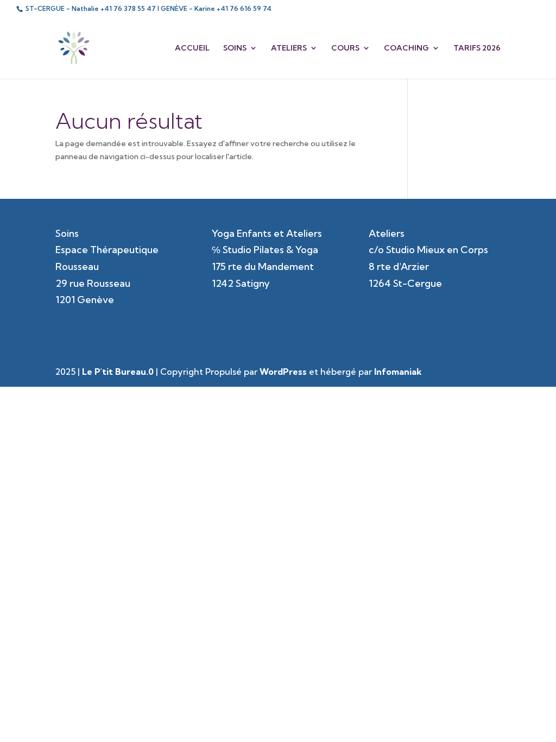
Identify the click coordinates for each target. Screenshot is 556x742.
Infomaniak (398, 371)
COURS (345, 48)
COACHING (406, 48)
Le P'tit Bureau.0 (118, 371)
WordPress (283, 371)
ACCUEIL (192, 48)
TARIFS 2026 (477, 48)
